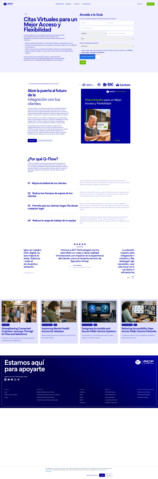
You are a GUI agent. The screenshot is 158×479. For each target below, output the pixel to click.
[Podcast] (19, 380)
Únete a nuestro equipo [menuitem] (10, 394)
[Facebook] (12, 380)
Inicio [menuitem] (5, 392)
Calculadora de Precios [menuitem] (111, 400)
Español (139, 4)
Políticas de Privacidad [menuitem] (143, 394)
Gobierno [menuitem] (82, 392)
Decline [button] (109, 475)
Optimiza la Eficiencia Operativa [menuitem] (45, 397)
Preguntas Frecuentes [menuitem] (111, 402)
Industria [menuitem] (82, 389)
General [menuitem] (6, 389)
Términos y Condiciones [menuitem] (143, 392)
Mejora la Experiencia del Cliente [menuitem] (45, 392)
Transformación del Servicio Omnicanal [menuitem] (47, 400)
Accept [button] (102, 475)
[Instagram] (15, 380)
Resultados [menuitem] (40, 389)
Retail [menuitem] (81, 400)
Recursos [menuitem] (107, 389)
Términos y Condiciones (97, 52)
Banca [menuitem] (81, 397)
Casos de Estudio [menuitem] (110, 397)
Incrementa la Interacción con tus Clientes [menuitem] (48, 394)
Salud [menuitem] (81, 394)
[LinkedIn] (5, 380)
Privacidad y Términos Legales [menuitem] (145, 389)
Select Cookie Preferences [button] (92, 475)
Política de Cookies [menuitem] (142, 397)
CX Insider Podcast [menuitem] (110, 392)
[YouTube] (9, 380)
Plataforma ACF (60, 4)
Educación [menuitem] (82, 402)
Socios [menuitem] (6, 397)
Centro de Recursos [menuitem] (110, 394)
